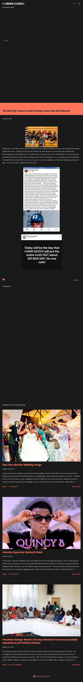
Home (6, 41)
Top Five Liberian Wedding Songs (22, 464)
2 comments (13, 487)
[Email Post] (3, 280)
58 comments (14, 574)
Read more (76, 487)
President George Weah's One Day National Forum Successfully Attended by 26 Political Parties (39, 641)
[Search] (74, 3)
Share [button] (76, 280)
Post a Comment (15, 665)
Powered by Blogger (43, 676)
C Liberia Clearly (13, 3)
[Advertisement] (41, 24)
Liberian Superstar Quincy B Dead (22, 552)
